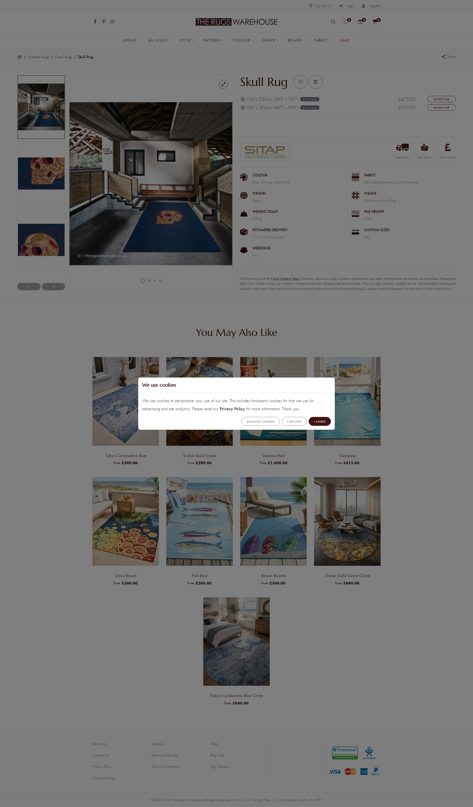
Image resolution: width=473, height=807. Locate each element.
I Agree (320, 421)
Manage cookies (261, 421)
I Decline (294, 421)
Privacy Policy (232, 408)
